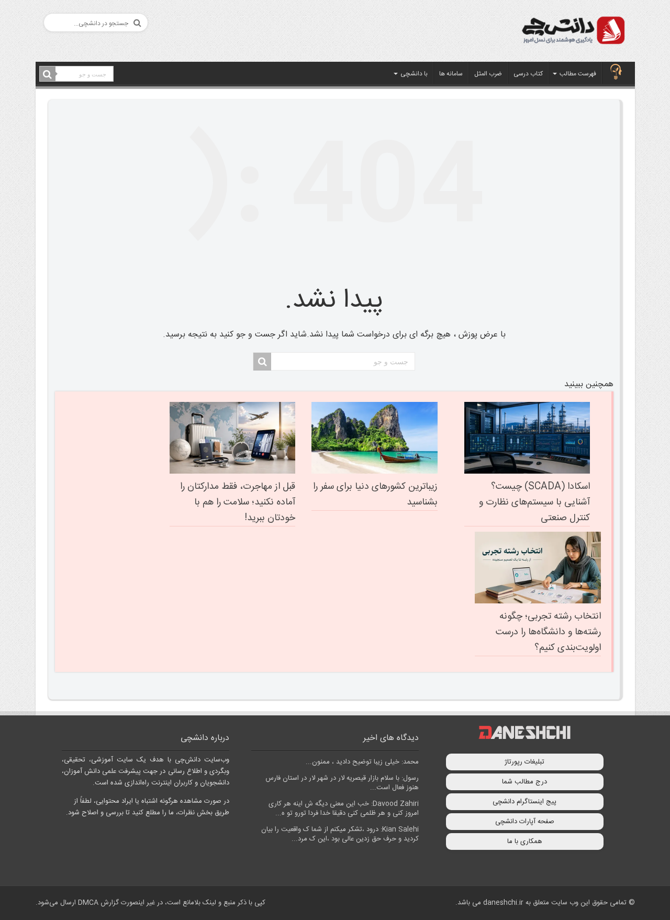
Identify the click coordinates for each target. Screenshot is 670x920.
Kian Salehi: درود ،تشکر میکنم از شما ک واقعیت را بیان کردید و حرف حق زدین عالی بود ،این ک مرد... (340, 834)
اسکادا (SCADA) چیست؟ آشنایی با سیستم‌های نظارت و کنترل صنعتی (534, 502)
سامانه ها (451, 74)
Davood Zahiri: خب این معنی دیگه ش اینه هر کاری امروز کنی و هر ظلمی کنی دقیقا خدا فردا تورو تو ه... (344, 808)
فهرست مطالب (578, 74)
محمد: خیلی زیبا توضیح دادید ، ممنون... (362, 762)
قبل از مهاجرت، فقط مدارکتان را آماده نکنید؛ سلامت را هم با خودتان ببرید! (237, 502)
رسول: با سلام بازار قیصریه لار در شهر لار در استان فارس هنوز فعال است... (342, 782)
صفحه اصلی (616, 73)
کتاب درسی (528, 74)
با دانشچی (414, 74)
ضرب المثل (488, 74)
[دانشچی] (572, 32)
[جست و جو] (47, 74)
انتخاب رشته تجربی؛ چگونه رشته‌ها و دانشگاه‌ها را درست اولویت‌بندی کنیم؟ (548, 632)
